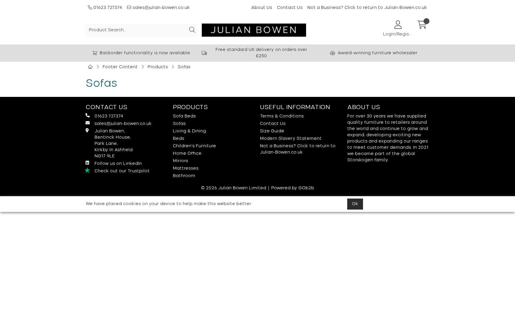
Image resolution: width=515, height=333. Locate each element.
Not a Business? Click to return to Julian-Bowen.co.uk (367, 8)
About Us (261, 8)
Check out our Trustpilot (122, 171)
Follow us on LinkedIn (118, 164)
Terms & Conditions (282, 116)
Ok (355, 204)
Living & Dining (189, 131)
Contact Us (290, 8)
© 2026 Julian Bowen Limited (233, 188)
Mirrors (180, 161)
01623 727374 (107, 8)
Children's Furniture (194, 146)
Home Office (187, 153)
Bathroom (184, 176)
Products (158, 67)
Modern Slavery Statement (291, 139)
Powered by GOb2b (292, 188)
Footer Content (120, 67)
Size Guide (272, 131)
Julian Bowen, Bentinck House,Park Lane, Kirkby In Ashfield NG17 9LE (113, 143)
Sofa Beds (184, 116)
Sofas (184, 67)
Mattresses (185, 168)
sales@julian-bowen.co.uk (161, 8)
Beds (178, 139)
